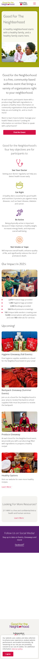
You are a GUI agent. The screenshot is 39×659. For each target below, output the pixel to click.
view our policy (17, 649)
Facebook (19, 544)
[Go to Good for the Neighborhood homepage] (20, 625)
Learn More (6, 487)
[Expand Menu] (34, 3)
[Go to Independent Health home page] (20, 635)
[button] (19, 132)
